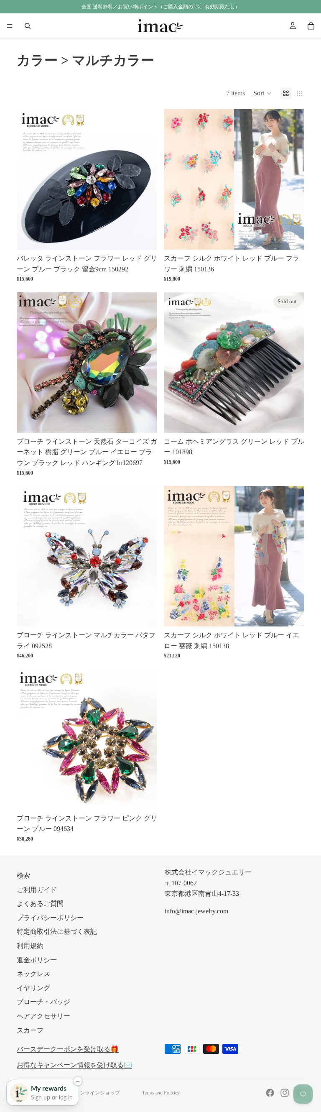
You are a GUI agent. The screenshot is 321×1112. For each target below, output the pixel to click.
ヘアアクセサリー (43, 1016)
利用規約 (30, 945)
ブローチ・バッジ (43, 1001)
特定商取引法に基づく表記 (57, 931)
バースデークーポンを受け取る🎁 (68, 1049)
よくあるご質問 (40, 903)
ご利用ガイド (37, 889)
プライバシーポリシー (50, 917)
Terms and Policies (160, 1093)
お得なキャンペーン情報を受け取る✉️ (74, 1065)
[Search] (27, 26)
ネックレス (33, 973)
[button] (262, 93)
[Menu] (9, 26)
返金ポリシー (37, 960)
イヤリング (33, 988)
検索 (23, 875)
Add (151, 236)
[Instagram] (285, 1093)
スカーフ (30, 1030)
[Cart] (311, 26)
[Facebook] (270, 1093)
